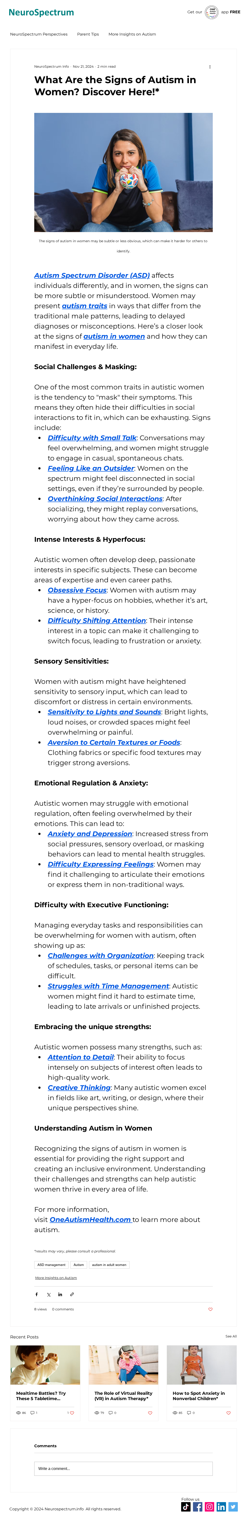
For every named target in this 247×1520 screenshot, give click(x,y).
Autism (79, 1265)
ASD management (51, 1265)
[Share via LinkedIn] (60, 1294)
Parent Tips (88, 34)
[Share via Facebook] (36, 1294)
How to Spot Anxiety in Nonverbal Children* (199, 1396)
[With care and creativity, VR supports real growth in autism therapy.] (123, 1365)
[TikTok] (186, 1507)
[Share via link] (72, 1294)
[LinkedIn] (221, 1507)
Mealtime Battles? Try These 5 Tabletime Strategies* (41, 1396)
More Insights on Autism (132, 34)
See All (231, 1336)
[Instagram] (209, 1507)
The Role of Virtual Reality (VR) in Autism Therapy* (123, 1396)
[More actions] (210, 66)
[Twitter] (233, 1507)
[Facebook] (197, 1507)
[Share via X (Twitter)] (48, 1294)
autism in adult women (109, 1265)
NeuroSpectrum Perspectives (39, 34)
